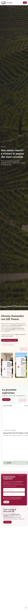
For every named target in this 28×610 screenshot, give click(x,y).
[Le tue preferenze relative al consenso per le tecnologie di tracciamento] (25, 607)
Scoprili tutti (6, 399)
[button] (14, 494)
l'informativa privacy (17, 497)
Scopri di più (7, 522)
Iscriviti (6, 502)
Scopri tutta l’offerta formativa (9, 340)
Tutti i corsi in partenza (7, 344)
